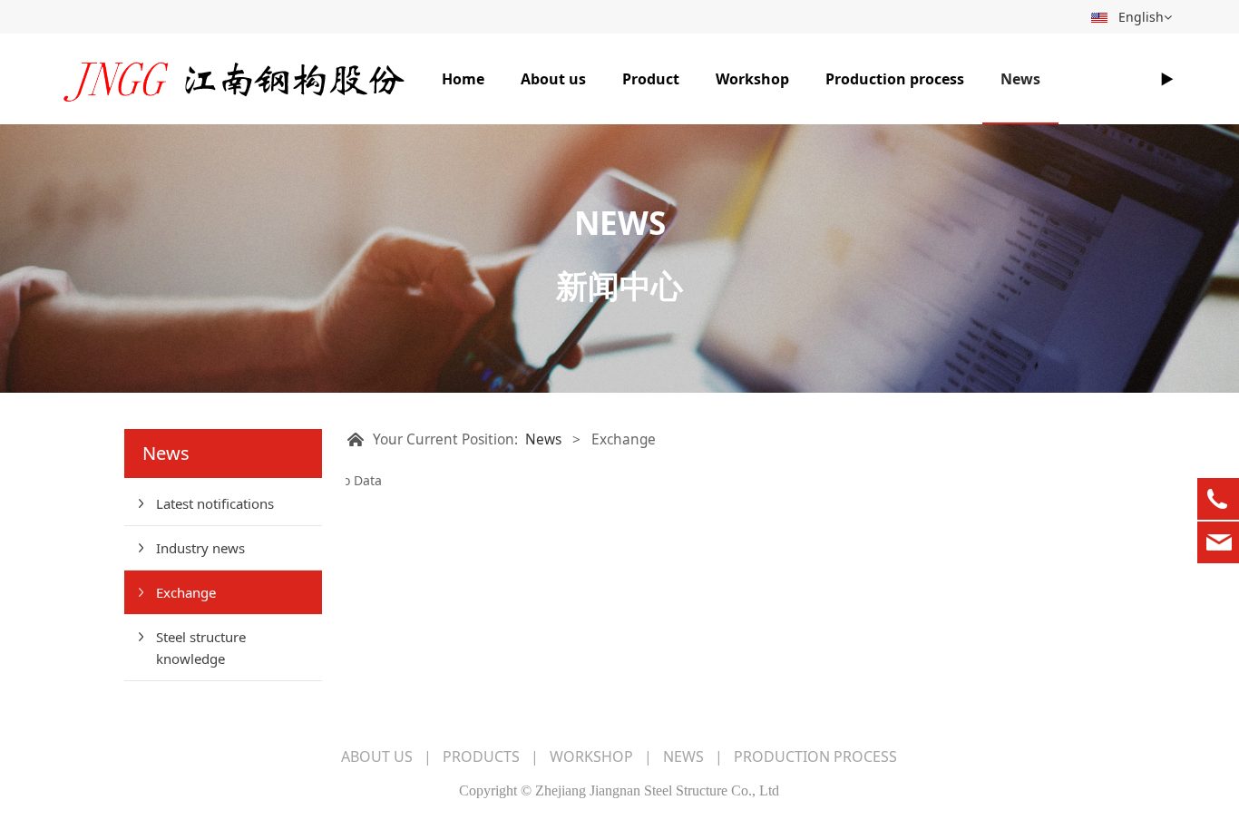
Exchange (186, 592)
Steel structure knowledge (201, 648)
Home (463, 79)
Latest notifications (215, 503)
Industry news (200, 548)
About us (553, 79)
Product (650, 79)
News (1020, 79)
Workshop (752, 79)
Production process (894, 79)
